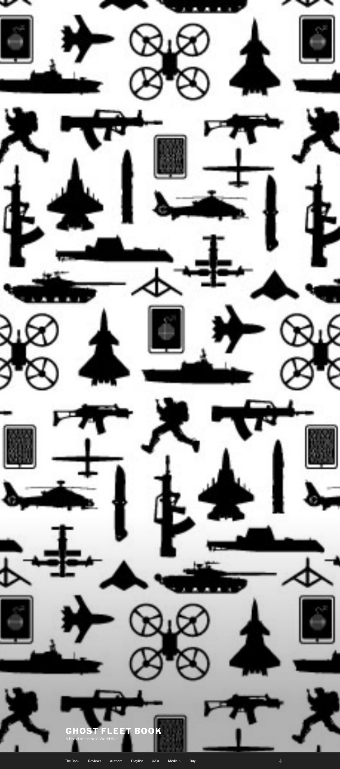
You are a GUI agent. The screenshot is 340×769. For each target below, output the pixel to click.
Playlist (137, 761)
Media (173, 761)
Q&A (155, 761)
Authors (116, 761)
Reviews (94, 761)
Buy (193, 761)
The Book (72, 761)
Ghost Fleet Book (113, 731)
